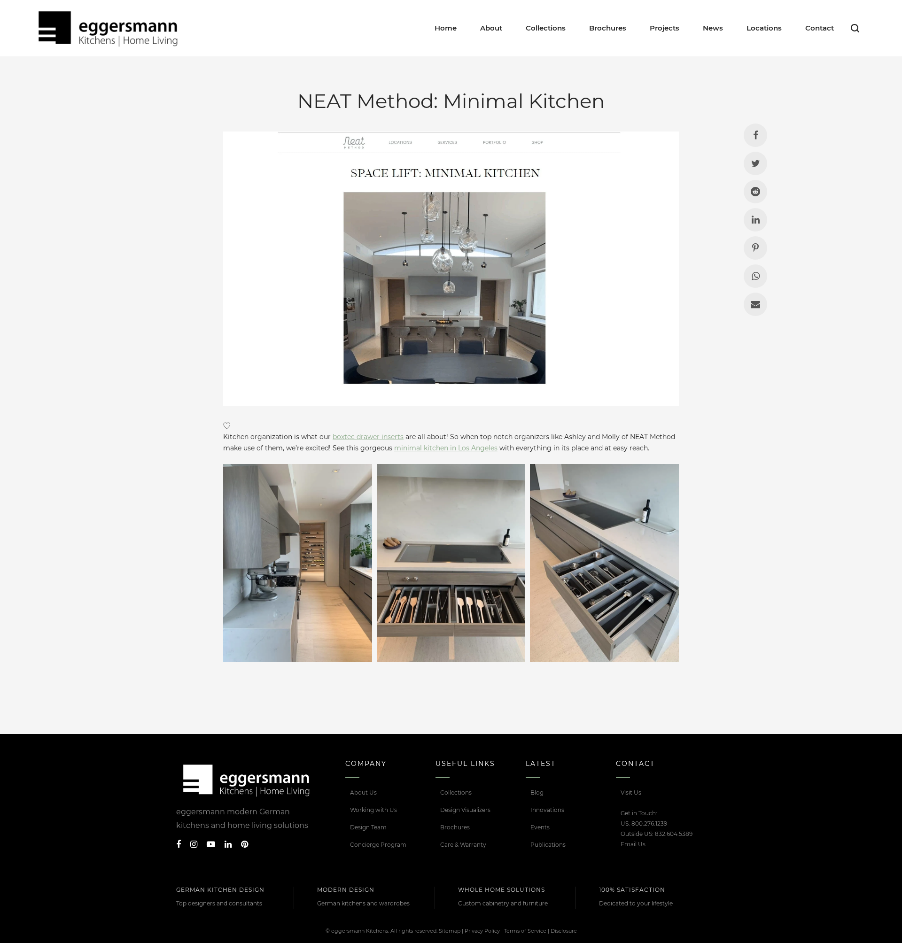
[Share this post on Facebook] (755, 135)
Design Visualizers (465, 809)
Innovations (547, 809)
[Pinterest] (244, 844)
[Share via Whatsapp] (755, 276)
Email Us (633, 844)
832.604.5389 (673, 833)
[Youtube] (211, 844)
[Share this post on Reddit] (755, 191)
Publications (548, 844)
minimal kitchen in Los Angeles (446, 448)
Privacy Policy (482, 931)
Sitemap (449, 931)
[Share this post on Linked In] (755, 220)
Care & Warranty (463, 844)
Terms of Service (525, 931)
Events (540, 827)
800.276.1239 (649, 823)
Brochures (455, 827)
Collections (456, 792)
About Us (363, 792)
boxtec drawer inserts (368, 437)
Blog (537, 792)
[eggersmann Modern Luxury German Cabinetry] (108, 28)
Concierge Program (378, 844)
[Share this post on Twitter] (755, 163)
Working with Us (373, 809)
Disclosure (564, 931)
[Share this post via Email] (755, 304)
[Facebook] (178, 844)
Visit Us (631, 792)
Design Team (368, 827)
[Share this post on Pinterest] (755, 248)
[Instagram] (193, 844)
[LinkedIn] (228, 844)
